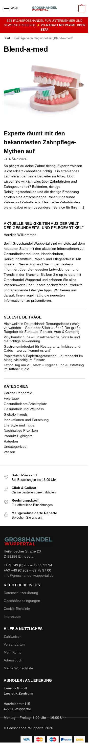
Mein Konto (13, 652)
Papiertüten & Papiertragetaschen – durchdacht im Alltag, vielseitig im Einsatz (43, 358)
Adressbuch (13, 660)
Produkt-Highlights (18, 436)
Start (7, 38)
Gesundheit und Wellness (24, 409)
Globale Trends (16, 414)
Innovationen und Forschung (26, 420)
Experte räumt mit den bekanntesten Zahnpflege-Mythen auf (40, 142)
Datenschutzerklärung (21, 593)
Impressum (12, 616)
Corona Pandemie (18, 393)
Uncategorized (15, 446)
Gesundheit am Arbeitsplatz (25, 404)
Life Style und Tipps (19, 425)
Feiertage (11, 398)
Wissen (9, 452)
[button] (81, 8)
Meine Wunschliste (18, 668)
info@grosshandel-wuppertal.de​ (29, 575)
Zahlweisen (13, 636)
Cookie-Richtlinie (17, 609)
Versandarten (14, 644)
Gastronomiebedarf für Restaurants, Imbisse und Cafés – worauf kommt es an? (42, 348)
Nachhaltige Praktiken (21, 430)
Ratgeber (11, 441)
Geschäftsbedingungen (22, 601)
